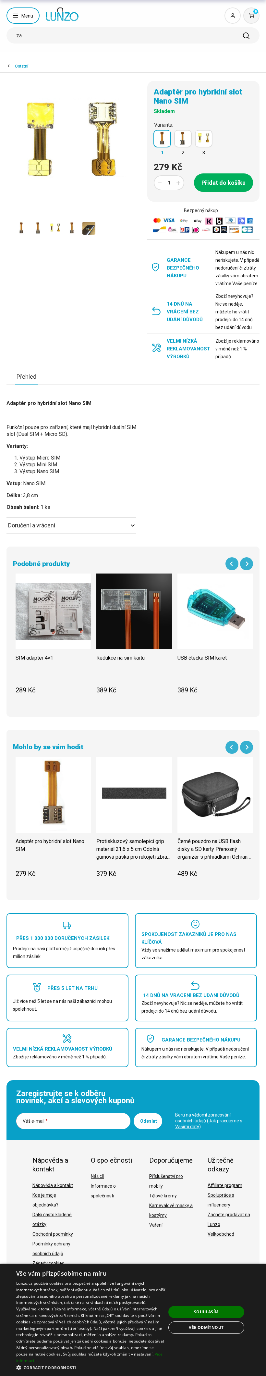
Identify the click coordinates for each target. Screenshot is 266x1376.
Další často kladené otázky (52, 1219)
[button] (91, 1367)
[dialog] (133, 1320)
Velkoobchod (221, 1234)
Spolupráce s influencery (221, 1200)
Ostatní (21, 66)
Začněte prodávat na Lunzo (229, 1219)
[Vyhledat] (246, 35)
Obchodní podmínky (52, 1234)
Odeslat (148, 1121)
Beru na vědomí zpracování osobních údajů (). (208, 1120)
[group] (53, 637)
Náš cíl (97, 1176)
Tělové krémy (163, 1195)
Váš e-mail (35, 1121)
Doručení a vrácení (31, 525)
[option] (21, 228)
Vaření (156, 1225)
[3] (204, 139)
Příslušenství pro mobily (166, 1181)
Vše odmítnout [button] (206, 1327)
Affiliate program (225, 1185)
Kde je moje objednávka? (45, 1200)
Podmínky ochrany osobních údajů (51, 1248)
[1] (162, 139)
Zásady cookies (48, 1263)
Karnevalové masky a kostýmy (171, 1210)
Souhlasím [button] (206, 1312)
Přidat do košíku (223, 182)
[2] (183, 139)
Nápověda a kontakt (52, 1185)
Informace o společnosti (103, 1190)
